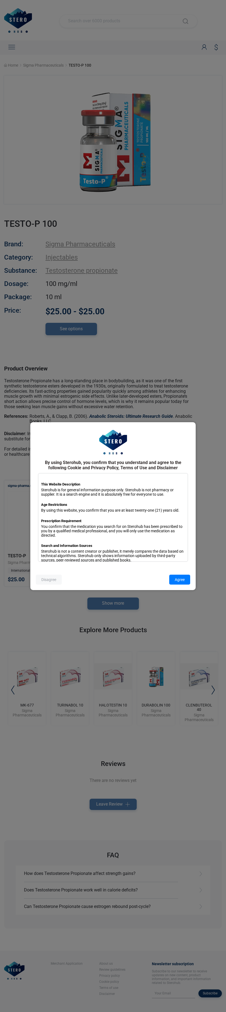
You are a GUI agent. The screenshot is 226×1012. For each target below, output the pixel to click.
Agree (180, 579)
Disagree (48, 579)
